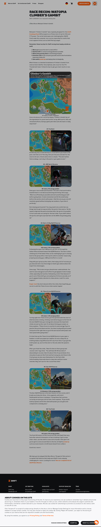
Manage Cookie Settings (59, 522)
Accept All (73, 523)
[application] (96, 522)
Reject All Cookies (88, 523)
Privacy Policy (34, 515)
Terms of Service (47, 515)
